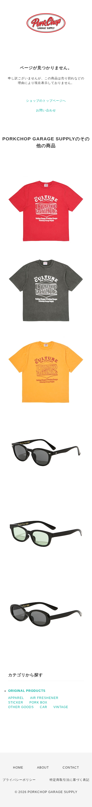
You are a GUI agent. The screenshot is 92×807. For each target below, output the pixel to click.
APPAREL (16, 698)
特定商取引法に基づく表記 (69, 780)
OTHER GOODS (21, 707)
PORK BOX (38, 702)
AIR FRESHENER (44, 698)
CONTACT (71, 767)
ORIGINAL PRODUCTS (26, 691)
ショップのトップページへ (46, 100)
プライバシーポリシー (19, 780)
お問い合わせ (46, 110)
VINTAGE (60, 707)
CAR (43, 707)
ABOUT (43, 767)
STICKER (15, 702)
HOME (18, 767)
